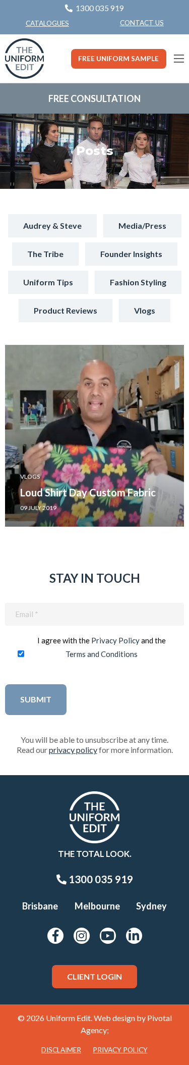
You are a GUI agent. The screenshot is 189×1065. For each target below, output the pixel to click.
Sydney (151, 905)
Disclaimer (61, 1050)
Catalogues (47, 23)
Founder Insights (131, 254)
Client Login (94, 976)
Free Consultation (94, 98)
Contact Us (142, 23)
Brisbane (40, 905)
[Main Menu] (179, 59)
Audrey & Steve (52, 225)
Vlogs (144, 310)
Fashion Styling (138, 282)
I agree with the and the (101, 647)
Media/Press (142, 225)
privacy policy (73, 749)
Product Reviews (65, 310)
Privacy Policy (115, 640)
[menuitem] (142, 23)
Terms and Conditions (102, 653)
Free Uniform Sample (118, 59)
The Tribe (45, 254)
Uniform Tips (48, 282)
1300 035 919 (100, 879)
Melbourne (97, 905)
